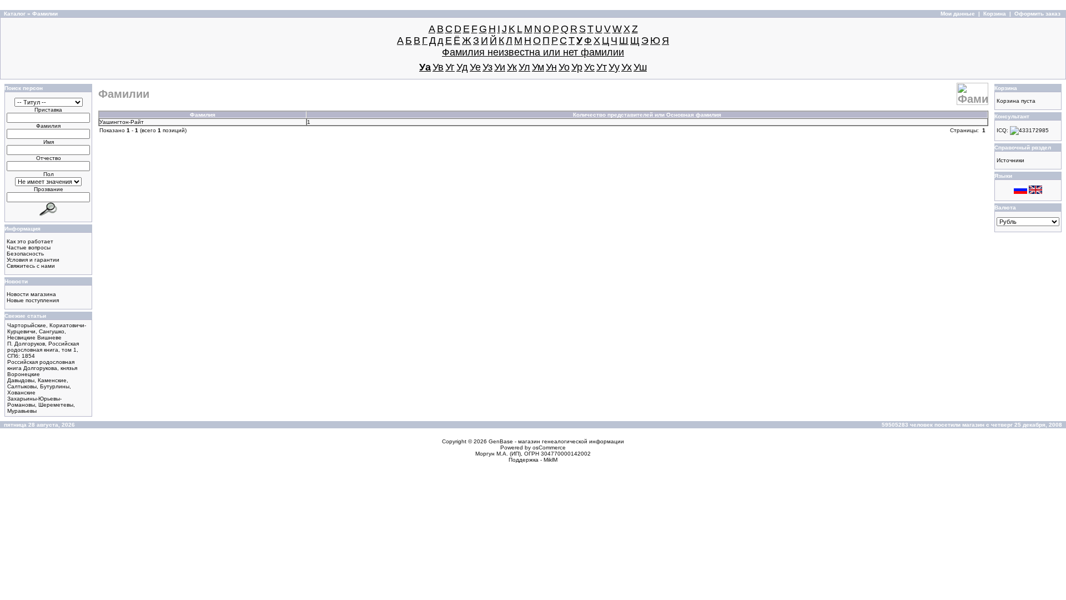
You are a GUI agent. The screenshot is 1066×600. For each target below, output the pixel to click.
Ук (512, 67)
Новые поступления (33, 300)
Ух (626, 67)
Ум (538, 67)
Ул (524, 67)
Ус (589, 67)
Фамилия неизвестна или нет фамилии (533, 52)
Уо (564, 67)
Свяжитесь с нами (31, 266)
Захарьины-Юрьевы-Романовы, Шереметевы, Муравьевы (41, 405)
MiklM (550, 460)
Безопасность (25, 254)
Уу (614, 67)
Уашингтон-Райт (121, 122)
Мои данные (958, 14)
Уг (450, 67)
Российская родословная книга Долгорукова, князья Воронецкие (42, 368)
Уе (475, 67)
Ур (576, 67)
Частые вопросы (29, 247)
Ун (551, 67)
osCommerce (549, 447)
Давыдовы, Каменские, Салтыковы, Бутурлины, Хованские (39, 386)
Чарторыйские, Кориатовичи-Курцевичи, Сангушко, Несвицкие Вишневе (46, 331)
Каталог (15, 14)
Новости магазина (31, 294)
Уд (462, 67)
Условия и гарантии (33, 260)
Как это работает (30, 241)
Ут (601, 67)
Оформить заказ (1037, 14)
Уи (499, 67)
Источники (1010, 160)
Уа (425, 67)
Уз (487, 67)
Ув (438, 67)
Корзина (994, 14)
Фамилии (45, 14)
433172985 (1034, 130)
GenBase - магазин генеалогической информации (556, 441)
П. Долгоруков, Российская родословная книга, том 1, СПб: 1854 (43, 350)
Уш (640, 67)
